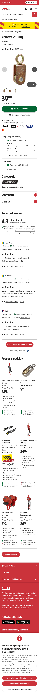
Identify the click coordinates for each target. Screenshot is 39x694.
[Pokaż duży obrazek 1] (19, 69)
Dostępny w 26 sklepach (29, 413)
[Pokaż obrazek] (4, 90)
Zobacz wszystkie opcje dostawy (17, 155)
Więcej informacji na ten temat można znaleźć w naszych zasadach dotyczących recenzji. (20, 233)
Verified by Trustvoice (18, 351)
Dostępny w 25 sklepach (11, 413)
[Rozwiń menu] (36, 8)
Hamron (5, 41)
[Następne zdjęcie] (34, 69)
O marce (6, 201)
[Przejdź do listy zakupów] (26, 8)
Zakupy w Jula (8, 566)
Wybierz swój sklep (11, 19)
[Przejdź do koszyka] (31, 8)
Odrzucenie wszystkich (19, 684)
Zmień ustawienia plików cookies (19, 689)
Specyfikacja (8, 195)
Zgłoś (22, 266)
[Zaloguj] (21, 8)
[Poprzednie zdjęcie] (4, 69)
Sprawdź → (26, 27)
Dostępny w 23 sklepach (11, 485)
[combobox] (19, 14)
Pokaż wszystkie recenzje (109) (19, 344)
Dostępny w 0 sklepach (29, 485)
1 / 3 (29, 84)
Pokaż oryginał (25, 249)
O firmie (5, 573)
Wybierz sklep (11, 169)
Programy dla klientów (12, 579)
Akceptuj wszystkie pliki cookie (19, 678)
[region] (19, 663)
